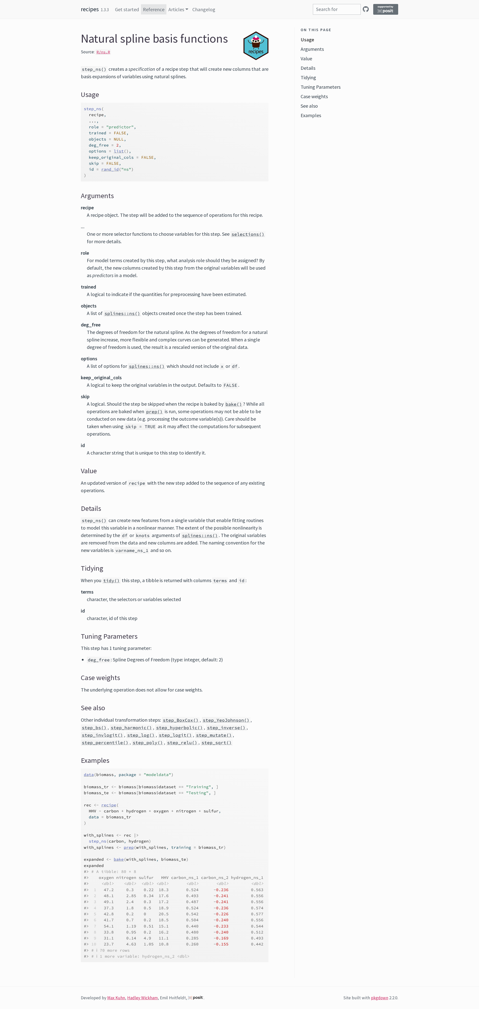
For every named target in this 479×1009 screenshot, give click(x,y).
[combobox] (337, 9)
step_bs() (94, 727)
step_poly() (148, 742)
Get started (127, 9)
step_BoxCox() (181, 720)
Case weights (314, 96)
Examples (311, 115)
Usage (307, 39)
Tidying (308, 77)
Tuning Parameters (321, 87)
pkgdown (379, 998)
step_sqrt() (217, 742)
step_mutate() (214, 735)
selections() (248, 234)
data (89, 774)
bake (119, 859)
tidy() (111, 580)
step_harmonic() (131, 727)
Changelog (203, 9)
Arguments (312, 49)
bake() (234, 404)
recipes (90, 9)
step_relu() (182, 742)
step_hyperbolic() (179, 727)
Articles (176, 9)
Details (308, 68)
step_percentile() (105, 742)
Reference (153, 9)
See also (309, 106)
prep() (154, 411)
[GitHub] (366, 9)
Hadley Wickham (142, 998)
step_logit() (175, 735)
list (119, 151)
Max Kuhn (116, 998)
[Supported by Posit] (385, 9)
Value (306, 58)
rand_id (110, 169)
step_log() (141, 735)
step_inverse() (226, 727)
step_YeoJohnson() (226, 720)
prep (129, 847)
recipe (108, 804)
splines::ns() (122, 313)
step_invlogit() (102, 735)
